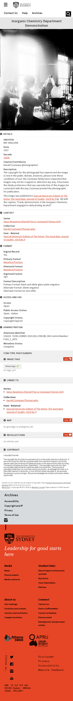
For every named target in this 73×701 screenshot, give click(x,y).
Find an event (45, 617)
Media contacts (12, 579)
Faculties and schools (15, 608)
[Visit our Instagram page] (5, 519)
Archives (37, 13)
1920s (7, 157)
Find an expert (11, 575)
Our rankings (10, 604)
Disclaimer (46, 656)
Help (25, 13)
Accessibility (11, 501)
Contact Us (11, 13)
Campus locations (13, 617)
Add (66, 359)
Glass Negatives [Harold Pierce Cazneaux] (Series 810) (35, 391)
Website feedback (51, 670)
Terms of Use (11, 515)
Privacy (8, 510)
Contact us (43, 604)
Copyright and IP (13, 506)
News (7, 570)
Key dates (43, 578)
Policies (42, 587)
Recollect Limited (38, 487)
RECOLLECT (6, 487)
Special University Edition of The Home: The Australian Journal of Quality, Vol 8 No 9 (34, 410)
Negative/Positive (13, 262)
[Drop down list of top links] (7, 4)
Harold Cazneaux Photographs (22, 400)
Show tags (10, 366)
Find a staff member (48, 608)
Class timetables (46, 582)
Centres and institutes (15, 613)
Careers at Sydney (47, 613)
